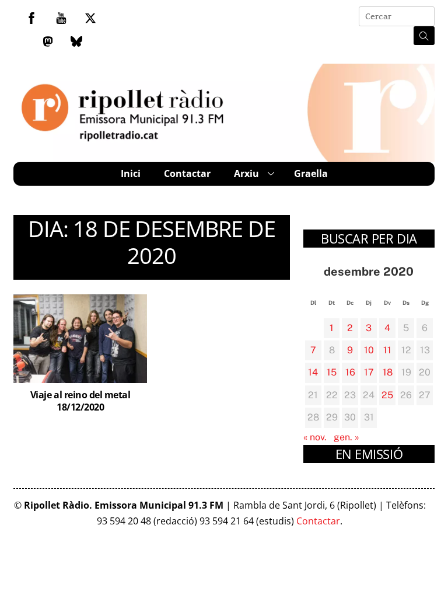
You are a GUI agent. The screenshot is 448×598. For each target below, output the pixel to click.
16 (350, 372)
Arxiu (246, 173)
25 (387, 395)
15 (332, 372)
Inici (131, 173)
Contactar (187, 173)
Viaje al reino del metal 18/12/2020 (80, 400)
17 (369, 372)
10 (369, 350)
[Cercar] (424, 35)
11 (387, 350)
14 (313, 372)
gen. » (346, 437)
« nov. (315, 437)
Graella (311, 173)
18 (388, 372)
